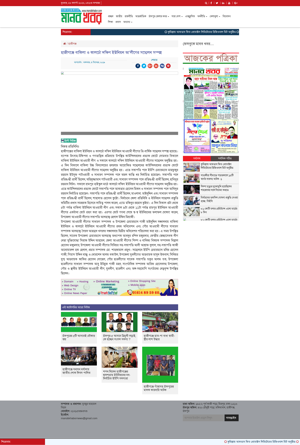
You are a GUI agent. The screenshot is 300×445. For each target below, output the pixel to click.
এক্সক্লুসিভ (190, 16)
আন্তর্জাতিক (140, 16)
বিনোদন (227, 16)
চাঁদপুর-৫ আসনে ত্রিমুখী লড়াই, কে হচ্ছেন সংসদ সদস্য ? (119, 337)
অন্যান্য (127, 22)
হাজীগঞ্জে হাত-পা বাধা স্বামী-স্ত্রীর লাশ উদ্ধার (159, 337)
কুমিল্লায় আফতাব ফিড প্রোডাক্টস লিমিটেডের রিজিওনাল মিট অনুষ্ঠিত (189, 32)
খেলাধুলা (214, 16)
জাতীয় (119, 16)
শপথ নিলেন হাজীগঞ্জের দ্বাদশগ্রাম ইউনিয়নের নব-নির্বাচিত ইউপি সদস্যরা (116, 375)
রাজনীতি (129, 16)
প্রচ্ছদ (110, 16)
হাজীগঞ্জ (72, 44)
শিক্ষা (110, 22)
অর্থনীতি (201, 16)
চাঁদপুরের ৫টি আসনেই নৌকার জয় (78, 337)
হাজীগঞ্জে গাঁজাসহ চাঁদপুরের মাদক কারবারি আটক (159, 388)
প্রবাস (118, 22)
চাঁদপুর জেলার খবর (158, 16)
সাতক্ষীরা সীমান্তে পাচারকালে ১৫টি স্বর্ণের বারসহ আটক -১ (217, 177)
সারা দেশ (176, 16)
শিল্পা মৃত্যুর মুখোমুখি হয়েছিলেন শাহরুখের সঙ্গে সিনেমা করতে (216, 188)
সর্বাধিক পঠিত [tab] (225, 158)
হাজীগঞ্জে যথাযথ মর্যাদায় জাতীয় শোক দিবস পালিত (76, 371)
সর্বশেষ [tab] (196, 158)
